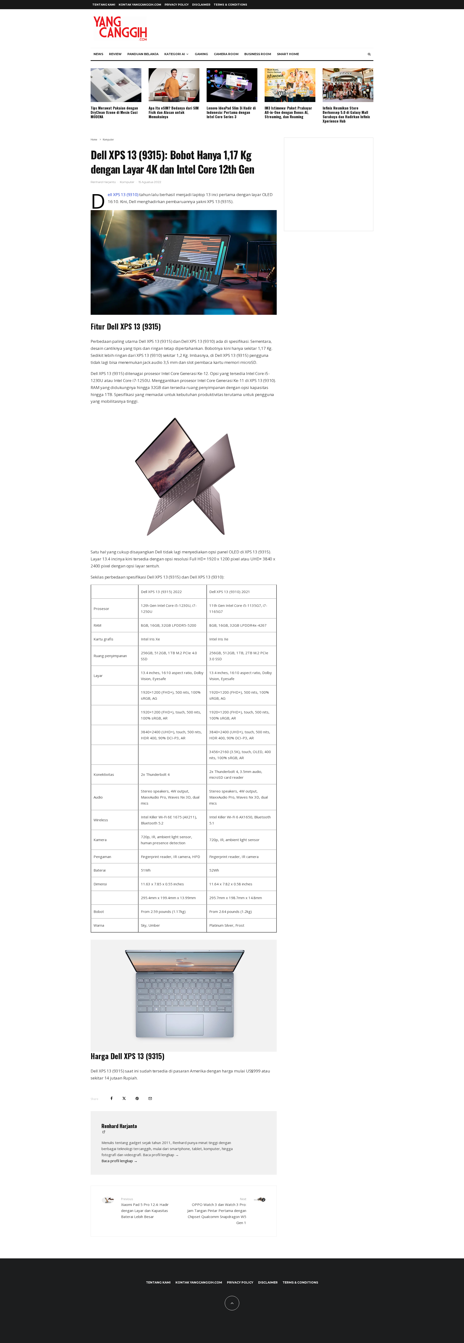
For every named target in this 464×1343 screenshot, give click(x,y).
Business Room (257, 54)
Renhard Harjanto (103, 182)
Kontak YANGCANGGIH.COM (140, 4)
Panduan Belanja (143, 54)
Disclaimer (201, 4)
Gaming (201, 54)
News (98, 54)
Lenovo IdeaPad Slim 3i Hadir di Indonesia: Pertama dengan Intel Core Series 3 (231, 112)
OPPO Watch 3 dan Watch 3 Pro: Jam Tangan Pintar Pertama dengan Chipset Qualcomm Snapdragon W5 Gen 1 (216, 1211)
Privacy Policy (177, 4)
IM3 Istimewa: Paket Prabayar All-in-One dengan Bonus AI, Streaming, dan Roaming (288, 112)
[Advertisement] (328, 187)
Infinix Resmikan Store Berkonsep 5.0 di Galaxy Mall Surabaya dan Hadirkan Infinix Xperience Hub (346, 114)
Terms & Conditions (230, 4)
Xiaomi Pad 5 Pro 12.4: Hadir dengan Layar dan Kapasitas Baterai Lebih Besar (145, 1208)
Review (115, 54)
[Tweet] (124, 1098)
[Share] (111, 1098)
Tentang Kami (103, 4)
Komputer (127, 182)
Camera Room (226, 54)
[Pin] (137, 1098)
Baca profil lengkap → (120, 1160)
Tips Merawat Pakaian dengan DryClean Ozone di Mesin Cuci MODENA (114, 112)
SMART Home (288, 54)
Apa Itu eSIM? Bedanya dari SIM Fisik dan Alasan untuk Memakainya (174, 112)
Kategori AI (174, 54)
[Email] (150, 1098)
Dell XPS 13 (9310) (123, 194)
